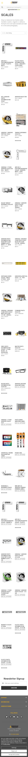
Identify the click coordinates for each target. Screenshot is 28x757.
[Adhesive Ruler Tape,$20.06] (21, 84)
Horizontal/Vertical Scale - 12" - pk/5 (21, 276)
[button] (14, 9)
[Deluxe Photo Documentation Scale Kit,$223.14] (7, 371)
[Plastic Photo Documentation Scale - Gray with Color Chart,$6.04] (21, 48)
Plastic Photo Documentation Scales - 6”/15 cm (20, 626)
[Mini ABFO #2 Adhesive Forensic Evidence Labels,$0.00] (21, 473)
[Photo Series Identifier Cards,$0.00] (21, 407)
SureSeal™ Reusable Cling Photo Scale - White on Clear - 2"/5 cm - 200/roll (7, 313)
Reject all (14, 751)
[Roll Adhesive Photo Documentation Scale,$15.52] (7, 84)
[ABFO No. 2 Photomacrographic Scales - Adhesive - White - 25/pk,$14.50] (21, 154)
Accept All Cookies (14, 754)
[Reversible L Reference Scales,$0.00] (7, 473)
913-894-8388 (15, 734)
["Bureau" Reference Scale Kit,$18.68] (21, 120)
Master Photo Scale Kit (19, 347)
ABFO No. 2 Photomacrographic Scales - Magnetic (7, 521)
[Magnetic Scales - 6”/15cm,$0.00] (7, 612)
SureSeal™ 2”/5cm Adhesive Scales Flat (6, 421)
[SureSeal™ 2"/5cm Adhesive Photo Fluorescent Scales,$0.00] (7, 577)
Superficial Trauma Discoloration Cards (7, 454)
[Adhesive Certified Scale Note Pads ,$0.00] (21, 371)
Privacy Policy (6, 744)
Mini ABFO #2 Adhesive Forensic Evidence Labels (20, 487)
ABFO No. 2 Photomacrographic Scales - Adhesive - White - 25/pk (21, 169)
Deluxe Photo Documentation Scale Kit (5, 385)
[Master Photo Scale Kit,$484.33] (21, 333)
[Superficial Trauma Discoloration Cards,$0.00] (7, 440)
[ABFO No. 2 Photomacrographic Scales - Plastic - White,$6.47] (7, 48)
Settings (14, 747)
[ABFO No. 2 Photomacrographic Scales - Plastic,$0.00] (21, 506)
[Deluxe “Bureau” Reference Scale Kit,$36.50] (7, 190)
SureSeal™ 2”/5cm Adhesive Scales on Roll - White (7, 168)
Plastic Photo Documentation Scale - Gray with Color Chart (20, 63)
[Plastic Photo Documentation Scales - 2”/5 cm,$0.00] (7, 647)
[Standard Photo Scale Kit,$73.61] (21, 298)
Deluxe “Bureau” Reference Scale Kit (7, 203)
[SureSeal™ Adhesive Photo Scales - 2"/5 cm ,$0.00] (21, 577)
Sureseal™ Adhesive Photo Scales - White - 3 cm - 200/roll (20, 205)
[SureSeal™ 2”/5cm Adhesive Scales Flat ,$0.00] (7, 407)
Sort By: (4, 33)
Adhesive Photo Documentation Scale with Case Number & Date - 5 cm (6, 557)
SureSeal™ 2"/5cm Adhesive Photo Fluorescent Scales (6, 592)
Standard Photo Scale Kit (20, 311)
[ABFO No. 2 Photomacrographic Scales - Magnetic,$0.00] (7, 506)
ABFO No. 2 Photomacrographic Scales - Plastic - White (7, 63)
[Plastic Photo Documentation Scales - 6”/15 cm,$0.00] (21, 612)
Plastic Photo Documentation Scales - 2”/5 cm (5, 661)
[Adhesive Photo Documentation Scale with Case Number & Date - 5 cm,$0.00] (7, 541)
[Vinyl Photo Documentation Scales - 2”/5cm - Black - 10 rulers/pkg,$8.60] (7, 333)
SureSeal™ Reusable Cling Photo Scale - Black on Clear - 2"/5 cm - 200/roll (21, 241)
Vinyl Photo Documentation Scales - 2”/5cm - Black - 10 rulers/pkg (6, 349)
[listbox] (16, 33)
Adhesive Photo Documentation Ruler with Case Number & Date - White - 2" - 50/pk (6, 242)
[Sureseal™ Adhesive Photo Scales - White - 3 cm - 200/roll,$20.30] (21, 190)
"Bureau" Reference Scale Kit (20, 133)
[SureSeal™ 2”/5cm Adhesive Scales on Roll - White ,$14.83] (7, 154)
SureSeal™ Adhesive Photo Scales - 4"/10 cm (20, 555)
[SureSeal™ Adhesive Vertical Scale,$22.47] (7, 120)
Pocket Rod (18, 453)
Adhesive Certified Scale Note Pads (20, 384)
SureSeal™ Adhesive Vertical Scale (7, 133)
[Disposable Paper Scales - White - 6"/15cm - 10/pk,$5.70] (7, 263)
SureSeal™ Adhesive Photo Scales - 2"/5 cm (20, 591)
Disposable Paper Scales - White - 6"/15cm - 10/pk (6, 277)
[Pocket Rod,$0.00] (21, 440)
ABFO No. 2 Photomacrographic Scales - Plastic (21, 521)
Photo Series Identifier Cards (20, 420)
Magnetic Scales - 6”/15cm (6, 625)
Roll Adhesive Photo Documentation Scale (5, 99)
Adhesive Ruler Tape (21, 97)
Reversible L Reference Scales (6, 486)
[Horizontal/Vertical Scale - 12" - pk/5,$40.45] (21, 263)
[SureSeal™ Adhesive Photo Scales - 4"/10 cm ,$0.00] (21, 541)
